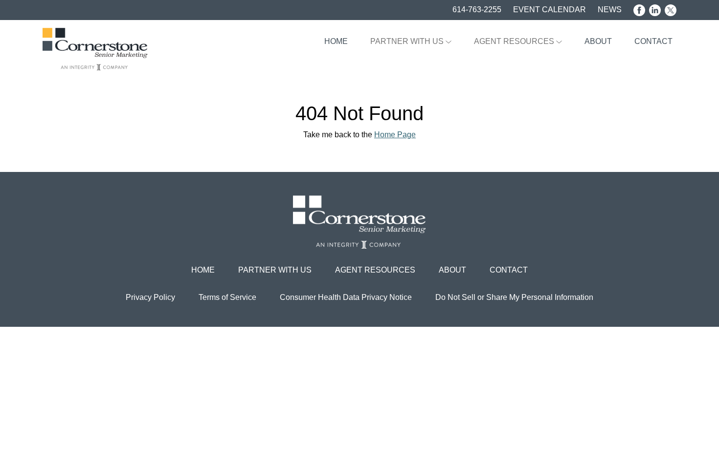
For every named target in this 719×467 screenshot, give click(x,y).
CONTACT (653, 41)
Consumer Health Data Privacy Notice (346, 297)
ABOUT (598, 41)
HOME (336, 41)
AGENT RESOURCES (515, 41)
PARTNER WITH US (408, 41)
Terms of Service (227, 297)
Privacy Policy (150, 297)
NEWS (610, 9)
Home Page (395, 134)
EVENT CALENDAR (549, 9)
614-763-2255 (476, 9)
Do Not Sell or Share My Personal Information (514, 297)
